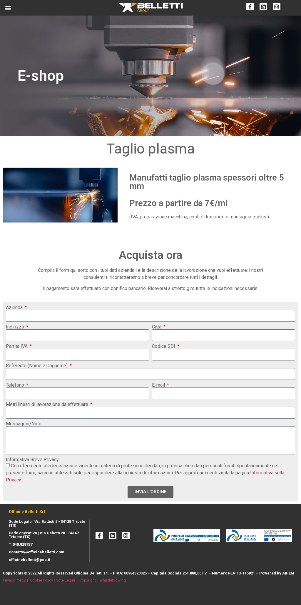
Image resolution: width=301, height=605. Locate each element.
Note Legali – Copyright (76, 580)
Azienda (15, 307)
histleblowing (114, 580)
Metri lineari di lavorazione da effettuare (47, 404)
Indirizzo (15, 327)
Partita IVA (17, 346)
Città (157, 327)
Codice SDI (164, 346)
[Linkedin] (263, 6)
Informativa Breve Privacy (32, 459)
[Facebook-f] (250, 6)
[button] (8, 8)
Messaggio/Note (23, 424)
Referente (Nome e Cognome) (37, 365)
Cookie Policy (41, 580)
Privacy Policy (14, 580)
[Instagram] (276, 6)
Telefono (15, 385)
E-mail (159, 385)
